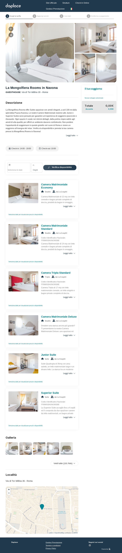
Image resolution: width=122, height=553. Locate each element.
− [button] (9, 493)
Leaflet (51, 533)
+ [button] (9, 489)
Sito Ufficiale (51, 3)
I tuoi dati (66, 16)
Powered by (105, 549)
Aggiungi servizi (41, 16)
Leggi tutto (70, 135)
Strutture (66, 3)
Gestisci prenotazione (55, 9)
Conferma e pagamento (98, 16)
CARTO (75, 533)
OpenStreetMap (59, 533)
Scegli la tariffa (14, 16)
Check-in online (82, 3)
